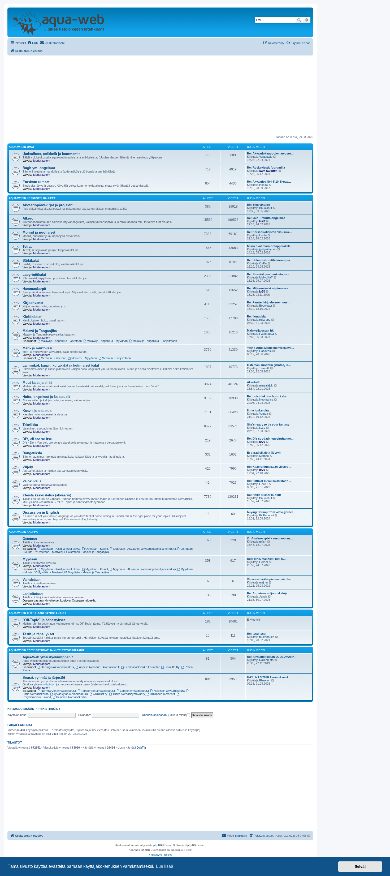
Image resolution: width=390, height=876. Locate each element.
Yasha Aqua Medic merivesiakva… (270, 347)
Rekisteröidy (49, 708)
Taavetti (264, 368)
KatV (262, 427)
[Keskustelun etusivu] (58, 22)
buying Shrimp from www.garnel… (271, 512)
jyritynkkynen (267, 249)
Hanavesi (265, 351)
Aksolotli (253, 382)
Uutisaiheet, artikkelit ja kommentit (51, 154)
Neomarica (266, 399)
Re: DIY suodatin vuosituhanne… (270, 438)
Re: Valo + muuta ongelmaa (266, 218)
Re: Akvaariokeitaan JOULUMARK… (272, 656)
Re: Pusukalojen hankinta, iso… (269, 274)
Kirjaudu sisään (20, 708)
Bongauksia (32, 453)
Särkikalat (31, 261)
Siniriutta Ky (172, 667)
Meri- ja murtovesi (37, 348)
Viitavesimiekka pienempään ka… (270, 579)
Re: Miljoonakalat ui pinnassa (267, 288)
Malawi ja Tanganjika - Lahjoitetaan (155, 340)
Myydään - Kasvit (96, 569)
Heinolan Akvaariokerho (71, 697)
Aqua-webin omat (21, 146)
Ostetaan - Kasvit (96, 548)
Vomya (263, 413)
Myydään (30, 559)
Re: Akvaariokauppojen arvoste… (270, 153)
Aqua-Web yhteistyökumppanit (48, 657)
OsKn (263, 263)
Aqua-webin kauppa (23, 531)
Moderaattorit (41, 160)
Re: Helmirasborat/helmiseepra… (270, 260)
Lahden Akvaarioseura (134, 690)
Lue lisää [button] (164, 866)
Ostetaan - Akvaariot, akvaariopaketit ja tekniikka (144, 548)
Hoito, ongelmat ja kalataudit (46, 397)
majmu (263, 582)
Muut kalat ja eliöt (37, 383)
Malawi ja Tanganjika (40, 331)
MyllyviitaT (266, 277)
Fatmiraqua (266, 333)
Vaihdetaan (32, 580)
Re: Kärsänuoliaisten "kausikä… (269, 232)
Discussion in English (41, 512)
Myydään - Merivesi (50, 572)
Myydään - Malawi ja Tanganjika (88, 572)
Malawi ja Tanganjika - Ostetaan (61, 340)
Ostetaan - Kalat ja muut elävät (60, 548)
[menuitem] (32, 43)
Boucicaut (265, 207)
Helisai (263, 562)
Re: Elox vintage (258, 204)
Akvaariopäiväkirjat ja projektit (47, 205)
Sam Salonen (268, 170)
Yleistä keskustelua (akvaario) (47, 495)
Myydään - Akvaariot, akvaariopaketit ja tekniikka (144, 569)
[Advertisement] (160, 95)
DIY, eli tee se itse (37, 439)
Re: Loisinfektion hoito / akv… (268, 396)
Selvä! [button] (360, 866)
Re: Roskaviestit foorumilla (266, 167)
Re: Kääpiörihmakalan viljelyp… (269, 466)
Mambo (264, 455)
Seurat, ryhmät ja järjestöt (44, 678)
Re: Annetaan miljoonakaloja (267, 593)
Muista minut (178, 714)
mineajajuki (266, 385)
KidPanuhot (266, 515)
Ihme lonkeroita (258, 410)
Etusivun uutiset (36, 182)
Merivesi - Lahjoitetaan (116, 358)
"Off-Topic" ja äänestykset (44, 620)
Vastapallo (265, 156)
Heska (263, 184)
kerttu (263, 235)
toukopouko (266, 636)
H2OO (263, 484)
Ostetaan (30, 539)
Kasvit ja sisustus (37, 411)
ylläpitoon (49, 684)
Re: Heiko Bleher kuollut (264, 494)
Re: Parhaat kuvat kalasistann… (269, 480)
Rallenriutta (266, 660)
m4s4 (262, 541)
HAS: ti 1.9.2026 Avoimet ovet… (269, 677)
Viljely (28, 467)
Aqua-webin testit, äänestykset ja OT (37, 613)
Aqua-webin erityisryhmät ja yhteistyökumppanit (46, 650)
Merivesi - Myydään (84, 358)
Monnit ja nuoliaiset (39, 232)
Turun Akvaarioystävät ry (128, 693)
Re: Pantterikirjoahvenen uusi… (269, 302)
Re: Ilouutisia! (257, 316)
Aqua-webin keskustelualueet (32, 198)
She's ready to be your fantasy (268, 424)
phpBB (157, 845)
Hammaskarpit (34, 289)
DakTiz (141, 747)
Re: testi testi (256, 633)
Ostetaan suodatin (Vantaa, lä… (269, 365)
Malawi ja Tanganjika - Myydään (107, 340)
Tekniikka (30, 425)
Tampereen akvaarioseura (98, 690)
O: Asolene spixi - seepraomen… (270, 538)
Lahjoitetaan (33, 594)
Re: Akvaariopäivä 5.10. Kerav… (269, 181)
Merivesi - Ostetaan (53, 358)
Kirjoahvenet (33, 303)
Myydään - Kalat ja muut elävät (60, 569)
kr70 (262, 221)
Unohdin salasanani (154, 714)
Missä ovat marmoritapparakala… (270, 246)
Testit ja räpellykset (38, 634)
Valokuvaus (32, 481)
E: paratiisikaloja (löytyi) (264, 452)
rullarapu (264, 319)
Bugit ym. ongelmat (39, 168)
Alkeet (28, 218)
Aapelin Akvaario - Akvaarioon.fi (99, 667)
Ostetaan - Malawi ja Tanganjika (88, 551)
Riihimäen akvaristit (162, 693)
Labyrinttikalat (34, 275)
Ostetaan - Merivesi (50, 551)
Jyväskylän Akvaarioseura (71, 693)
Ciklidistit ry (100, 693)
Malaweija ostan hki (260, 330)
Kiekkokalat (32, 317)
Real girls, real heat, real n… (266, 558)
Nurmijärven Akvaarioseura (58, 690)
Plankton (264, 680)
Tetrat (27, 246)
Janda (263, 596)
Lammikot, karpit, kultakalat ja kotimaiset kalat (61, 365)
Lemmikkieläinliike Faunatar (142, 667)
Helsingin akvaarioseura (169, 690)
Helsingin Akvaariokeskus (57, 667)
